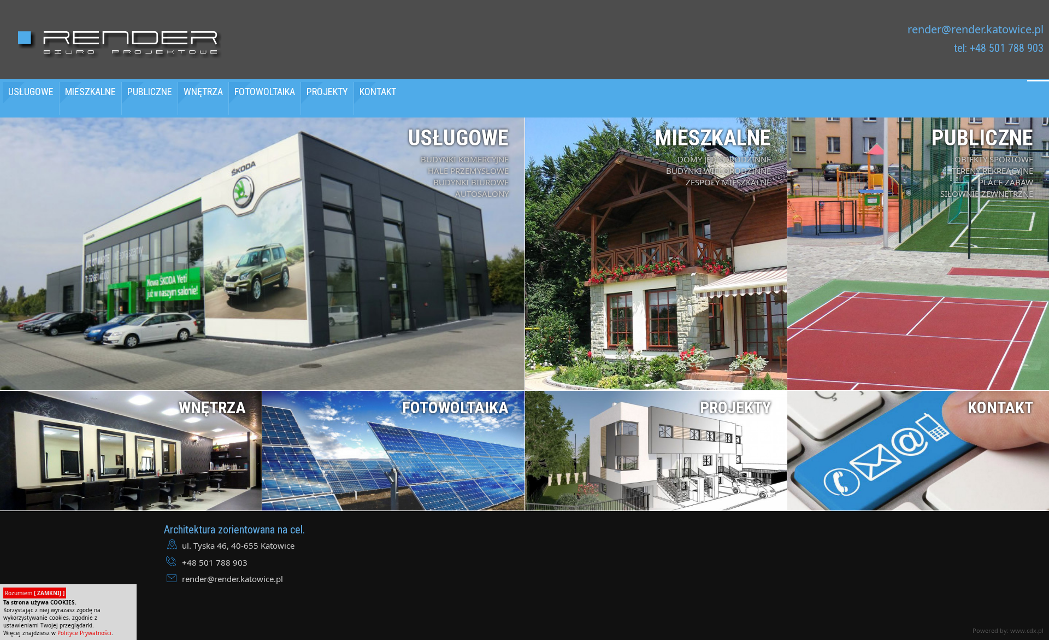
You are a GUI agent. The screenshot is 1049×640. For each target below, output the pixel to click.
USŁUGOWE (31, 91)
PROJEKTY (327, 91)
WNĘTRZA (203, 91)
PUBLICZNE (149, 91)
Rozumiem (34, 593)
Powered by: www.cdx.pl (1008, 630)
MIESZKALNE (90, 91)
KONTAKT (378, 91)
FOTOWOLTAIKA (264, 91)
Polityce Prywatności (84, 633)
